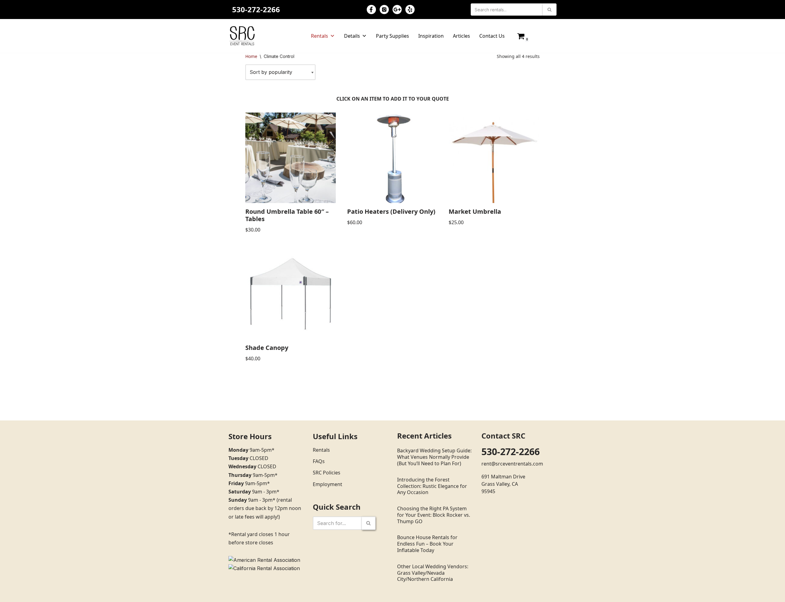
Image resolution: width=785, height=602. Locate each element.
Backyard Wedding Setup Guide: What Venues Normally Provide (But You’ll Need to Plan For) (434, 457)
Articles (461, 36)
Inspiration (431, 36)
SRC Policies (326, 472)
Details (352, 36)
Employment (327, 484)
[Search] (550, 9)
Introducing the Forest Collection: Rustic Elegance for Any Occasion (432, 486)
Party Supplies (392, 36)
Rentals (319, 36)
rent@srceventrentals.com (512, 463)
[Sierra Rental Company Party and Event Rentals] (242, 36)
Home (251, 56)
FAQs (319, 461)
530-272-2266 (256, 9)
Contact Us (492, 36)
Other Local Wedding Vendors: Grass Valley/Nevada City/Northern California (432, 573)
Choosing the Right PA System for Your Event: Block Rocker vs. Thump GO (433, 515)
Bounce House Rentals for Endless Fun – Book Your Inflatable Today (427, 544)
